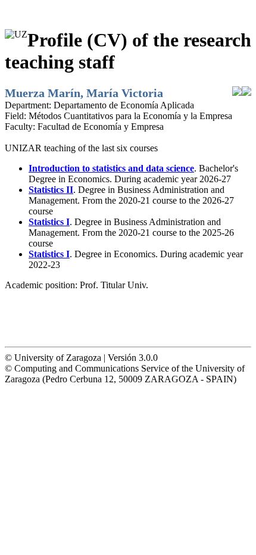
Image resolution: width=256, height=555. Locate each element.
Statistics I (49, 222)
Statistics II (51, 190)
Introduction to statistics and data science (111, 168)
